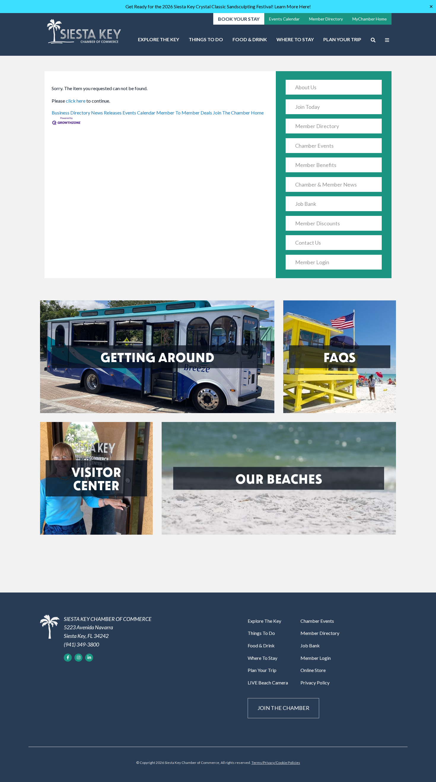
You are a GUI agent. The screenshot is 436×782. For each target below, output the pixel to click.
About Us (305, 87)
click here (75, 100)
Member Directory (326, 18)
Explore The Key (158, 39)
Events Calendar (284, 18)
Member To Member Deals (184, 112)
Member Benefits (315, 165)
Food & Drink (250, 39)
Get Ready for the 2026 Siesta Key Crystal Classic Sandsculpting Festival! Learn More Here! (218, 6)
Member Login (312, 262)
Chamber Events (314, 145)
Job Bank (305, 203)
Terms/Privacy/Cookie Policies (276, 762)
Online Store (313, 670)
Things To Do (206, 39)
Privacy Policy (315, 682)
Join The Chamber (231, 112)
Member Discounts (317, 223)
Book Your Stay (239, 19)
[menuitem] (158, 41)
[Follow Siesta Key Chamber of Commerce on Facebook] (68, 658)
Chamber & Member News (326, 184)
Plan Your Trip (342, 39)
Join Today (307, 106)
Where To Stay (295, 39)
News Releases (106, 112)
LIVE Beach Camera (268, 682)
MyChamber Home (369, 18)
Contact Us (308, 242)
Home (257, 112)
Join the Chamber (283, 708)
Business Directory (71, 112)
